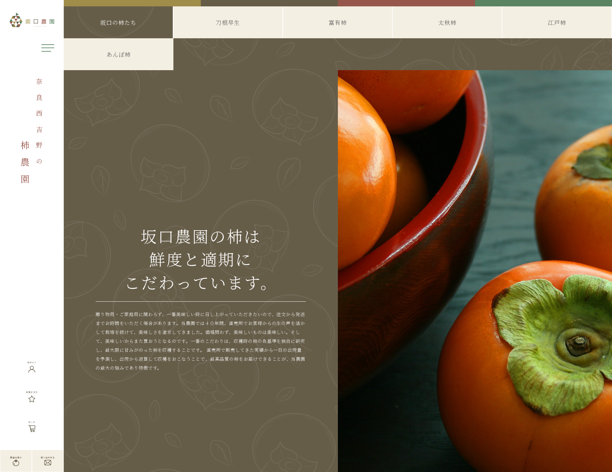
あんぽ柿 (118, 54)
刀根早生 (228, 22)
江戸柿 (557, 22)
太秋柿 (447, 22)
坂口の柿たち (118, 22)
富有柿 (338, 22)
